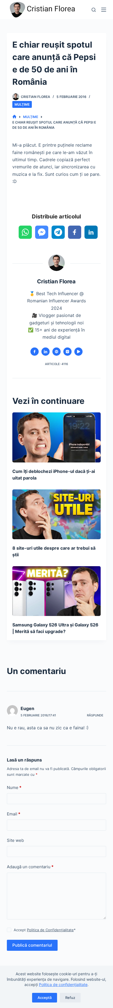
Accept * (45, 930)
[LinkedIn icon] (45, 351)
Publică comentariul (32, 945)
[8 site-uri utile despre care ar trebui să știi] (56, 514)
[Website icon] (56, 351)
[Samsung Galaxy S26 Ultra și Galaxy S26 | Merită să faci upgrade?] (56, 591)
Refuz (70, 997)
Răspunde (95, 715)
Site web (15, 840)
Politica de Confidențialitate (50, 930)
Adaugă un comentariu (30, 866)
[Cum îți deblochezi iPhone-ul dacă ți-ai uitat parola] (56, 437)
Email (13, 814)
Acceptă (45, 997)
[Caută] (94, 10)
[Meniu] (103, 9)
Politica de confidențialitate (63, 984)
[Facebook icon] (34, 351)
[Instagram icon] (67, 351)
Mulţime (22, 104)
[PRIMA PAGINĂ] (14, 117)
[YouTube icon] (78, 351)
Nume (14, 787)
